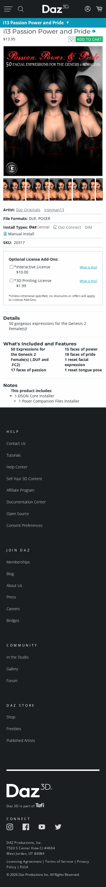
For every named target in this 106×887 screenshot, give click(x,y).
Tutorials (14, 455)
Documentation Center (26, 501)
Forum (12, 680)
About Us (14, 585)
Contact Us (16, 443)
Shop (11, 716)
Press (11, 597)
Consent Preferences (25, 525)
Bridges (13, 620)
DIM (88, 227)
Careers (13, 608)
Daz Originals (28, 209)
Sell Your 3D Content (24, 478)
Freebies (14, 728)
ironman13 (54, 209)
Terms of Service (59, 861)
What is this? (88, 267)
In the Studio (18, 657)
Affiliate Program (20, 490)
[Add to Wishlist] (71, 39)
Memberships (18, 562)
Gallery (12, 668)
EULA (24, 867)
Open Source (18, 513)
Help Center (17, 466)
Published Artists (21, 740)
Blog (10, 573)
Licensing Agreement (24, 861)
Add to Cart (89, 39)
